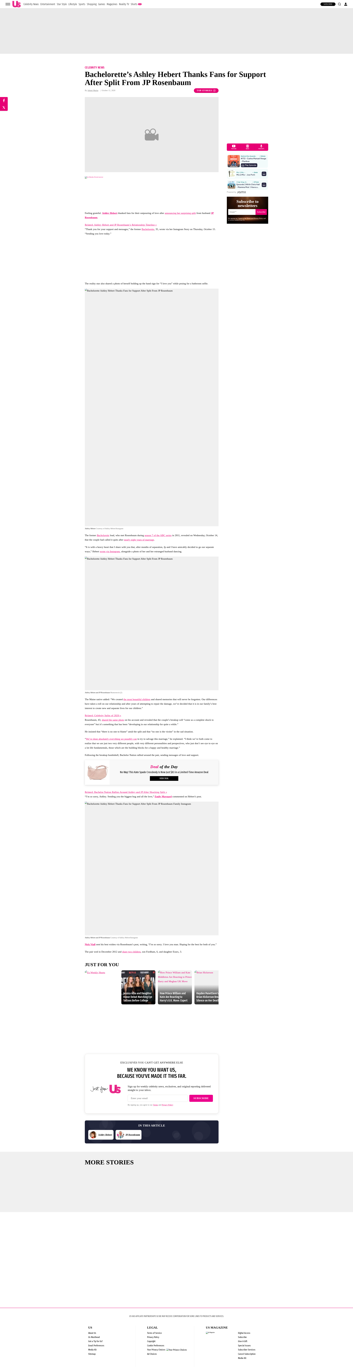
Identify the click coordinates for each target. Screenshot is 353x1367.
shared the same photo (113, 720)
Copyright (151, 1341)
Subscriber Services (246, 1349)
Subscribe (327, 4)
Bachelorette (148, 229)
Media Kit (92, 1349)
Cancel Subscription (247, 1354)
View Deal (164, 778)
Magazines (112, 4)
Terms (155, 1105)
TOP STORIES (204, 90)
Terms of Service (154, 1333)
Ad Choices (152, 1354)
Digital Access (244, 1333)
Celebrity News (31, 4)
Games (101, 4)
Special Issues (244, 1345)
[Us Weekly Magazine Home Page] (16, 4)
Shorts (134, 4)
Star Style (62, 4)
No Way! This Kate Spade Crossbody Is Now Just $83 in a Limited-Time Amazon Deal (164, 772)
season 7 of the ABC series (158, 535)
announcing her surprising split (180, 213)
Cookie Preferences (155, 1345)
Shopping (92, 4)
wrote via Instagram (110, 551)
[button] (339, 4)
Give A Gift (242, 1341)
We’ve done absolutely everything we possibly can (111, 739)
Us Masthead (94, 1337)
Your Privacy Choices (156, 1349)
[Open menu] (8, 4)
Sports (82, 4)
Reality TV (124, 4)
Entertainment (47, 4)
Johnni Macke (93, 90)
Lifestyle (72, 4)
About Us (92, 1333)
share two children (131, 951)
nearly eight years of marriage (139, 539)
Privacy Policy (167, 1105)
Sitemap (92, 1354)
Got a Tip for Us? (95, 1341)
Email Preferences (96, 1345)
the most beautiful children (136, 699)
